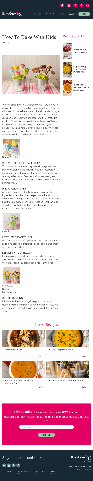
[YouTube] (87, 6)
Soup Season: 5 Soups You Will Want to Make (79, 69)
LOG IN (84, 14)
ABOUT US (9, 472)
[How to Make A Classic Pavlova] (67, 51)
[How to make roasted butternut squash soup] (67, 88)
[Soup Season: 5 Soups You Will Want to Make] (67, 70)
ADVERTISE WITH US (40, 472)
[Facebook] (75, 6)
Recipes (37, 14)
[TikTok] (62, 6)
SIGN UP (46, 435)
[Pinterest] (81, 6)
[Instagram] (69, 6)
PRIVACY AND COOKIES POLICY (22, 472)
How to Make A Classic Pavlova (80, 51)
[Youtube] (4, 465)
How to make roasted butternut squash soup (81, 87)
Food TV (50, 14)
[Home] (12, 13)
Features (60, 14)
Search (71, 14)
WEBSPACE (88, 469)
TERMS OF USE (52, 472)
